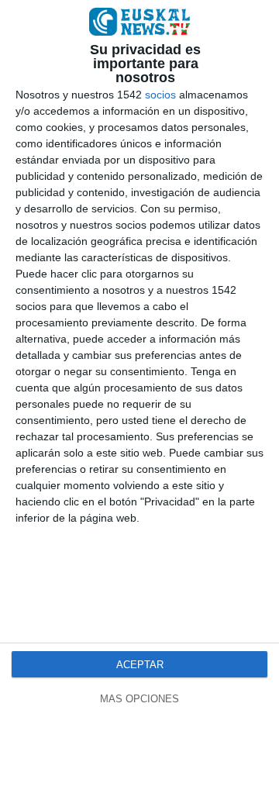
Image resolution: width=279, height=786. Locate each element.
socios (160, 94)
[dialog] (139, 393)
